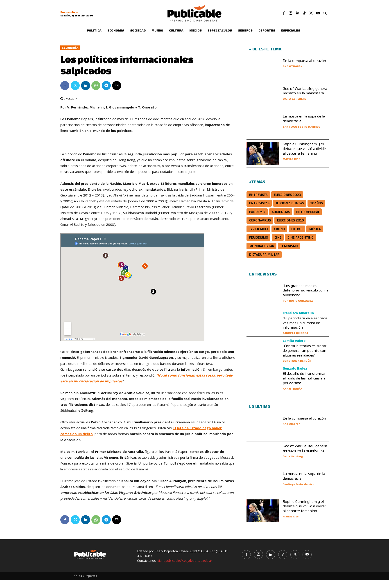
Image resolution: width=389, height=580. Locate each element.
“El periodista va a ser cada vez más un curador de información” (305, 322)
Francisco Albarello (298, 313)
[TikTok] (304, 13)
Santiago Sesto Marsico (301, 126)
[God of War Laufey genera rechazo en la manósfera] (263, 97)
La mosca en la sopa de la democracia (304, 118)
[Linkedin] (297, 13)
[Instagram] (290, 13)
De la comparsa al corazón (304, 60)
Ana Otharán (293, 66)
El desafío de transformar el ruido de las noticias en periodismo (304, 378)
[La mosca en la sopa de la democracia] (263, 125)
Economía (70, 47)
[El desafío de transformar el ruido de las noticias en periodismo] (263, 378)
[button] (325, 13)
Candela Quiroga (295, 333)
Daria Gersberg (295, 99)
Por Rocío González (298, 300)
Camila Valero (294, 341)
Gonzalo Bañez (295, 368)
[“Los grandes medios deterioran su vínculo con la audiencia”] (263, 295)
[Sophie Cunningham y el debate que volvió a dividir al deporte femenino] (263, 153)
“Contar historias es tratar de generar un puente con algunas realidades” (304, 350)
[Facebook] (283, 13)
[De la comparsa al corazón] (263, 70)
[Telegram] (106, 85)
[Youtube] (318, 13)
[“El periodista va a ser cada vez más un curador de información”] (263, 322)
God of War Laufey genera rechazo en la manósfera (305, 91)
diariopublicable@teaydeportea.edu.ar (184, 560)
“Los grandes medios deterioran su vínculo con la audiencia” (305, 290)
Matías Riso (292, 159)
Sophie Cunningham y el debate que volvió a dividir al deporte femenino (304, 148)
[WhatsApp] (95, 85)
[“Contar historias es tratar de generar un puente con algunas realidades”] (263, 350)
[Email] (116, 85)
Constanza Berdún (297, 361)
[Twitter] (311, 13)
